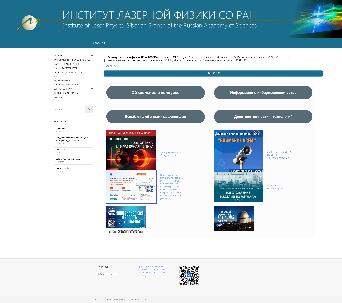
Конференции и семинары (67, 93)
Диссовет (59, 76)
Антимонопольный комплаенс (151, 270)
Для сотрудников (63, 89)
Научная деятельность (65, 68)
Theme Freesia (119, 299)
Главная (58, 56)
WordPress (142, 299)
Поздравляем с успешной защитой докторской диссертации (72, 139)
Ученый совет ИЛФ (63, 81)
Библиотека (60, 97)
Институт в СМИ (63, 168)
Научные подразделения (66, 64)
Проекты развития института (69, 85)
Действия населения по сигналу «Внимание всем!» (279, 154)
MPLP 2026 (61, 150)
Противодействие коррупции (150, 267)
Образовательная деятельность (70, 72)
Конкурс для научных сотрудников (72, 60)
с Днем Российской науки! (68, 159)
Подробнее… (111, 66)
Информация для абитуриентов (170, 153)
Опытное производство (275, 187)
